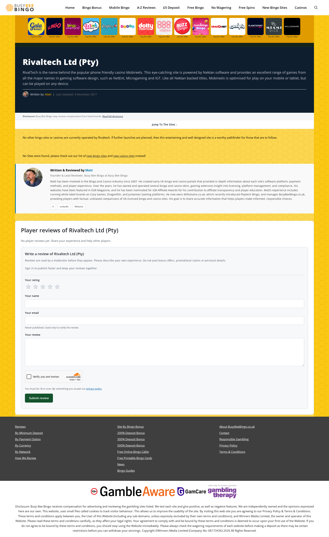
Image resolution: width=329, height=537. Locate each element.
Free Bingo (195, 7)
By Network (22, 452)
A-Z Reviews (146, 7)
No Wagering (221, 7)
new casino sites (124, 156)
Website (79, 206)
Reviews (20, 426)
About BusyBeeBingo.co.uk (237, 426)
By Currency (23, 445)
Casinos (301, 7)
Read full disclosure (112, 116)
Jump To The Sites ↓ (164, 124)
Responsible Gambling (234, 439)
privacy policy (94, 388)
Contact (224, 433)
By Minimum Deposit (29, 433)
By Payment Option (28, 439)
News (121, 464)
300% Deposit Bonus (131, 439)
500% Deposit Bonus (131, 445)
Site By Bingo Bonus (130, 426)
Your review (32, 334)
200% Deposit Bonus (131, 433)
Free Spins (247, 7)
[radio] (28, 286)
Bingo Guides (126, 470)
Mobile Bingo (119, 7)
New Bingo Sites (274, 7)
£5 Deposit (171, 7)
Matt (48, 94)
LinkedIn (64, 206)
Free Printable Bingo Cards (134, 458)
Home (70, 7)
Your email (32, 313)
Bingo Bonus (91, 7)
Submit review (39, 398)
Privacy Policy (228, 445)
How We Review (25, 458)
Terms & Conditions (232, 452)
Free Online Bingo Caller (133, 452)
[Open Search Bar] (316, 7)
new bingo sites (96, 156)
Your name (32, 296)
